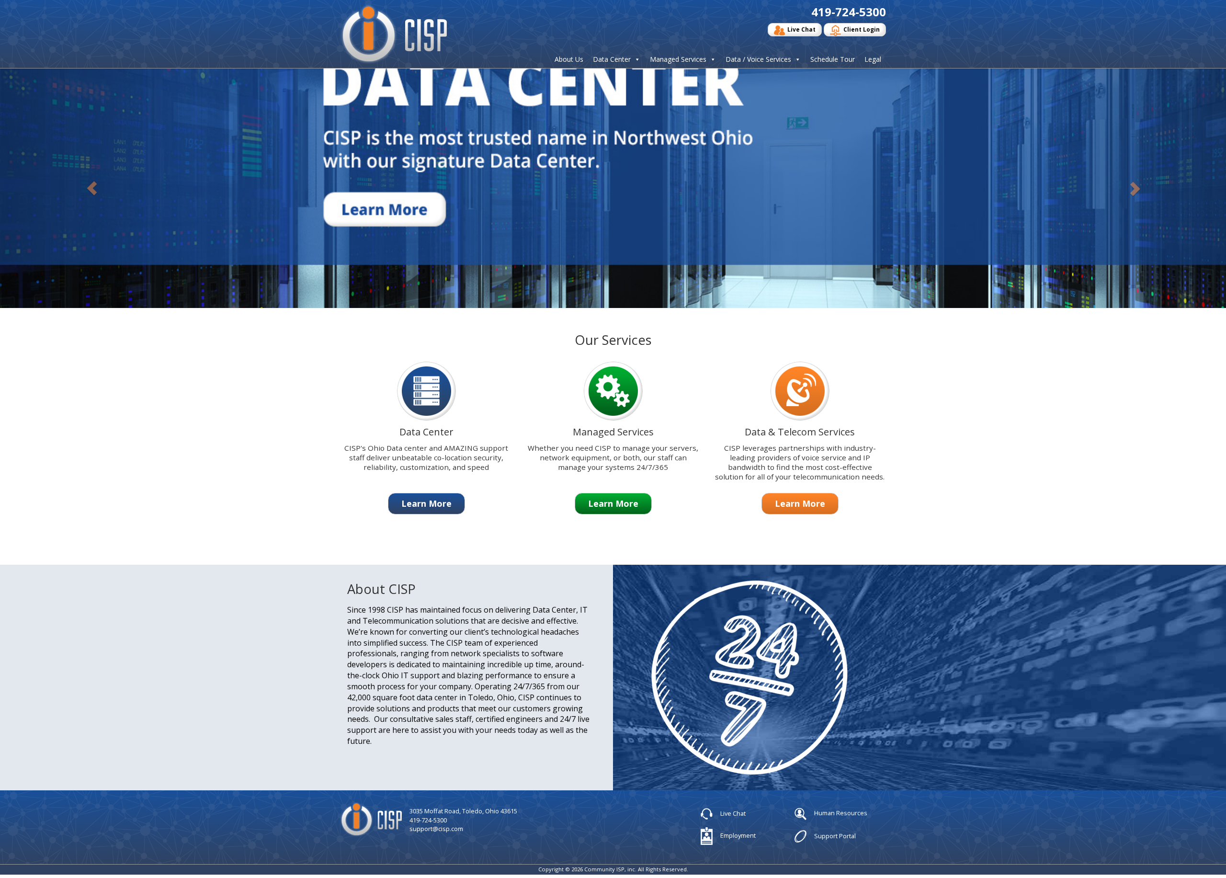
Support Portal (834, 835)
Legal (872, 59)
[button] (92, 188)
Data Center (612, 59)
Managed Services (678, 59)
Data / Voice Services (758, 59)
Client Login (861, 29)
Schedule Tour (832, 59)
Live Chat (801, 29)
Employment (737, 835)
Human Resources (840, 813)
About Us (569, 59)
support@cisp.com (436, 828)
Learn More (426, 503)
